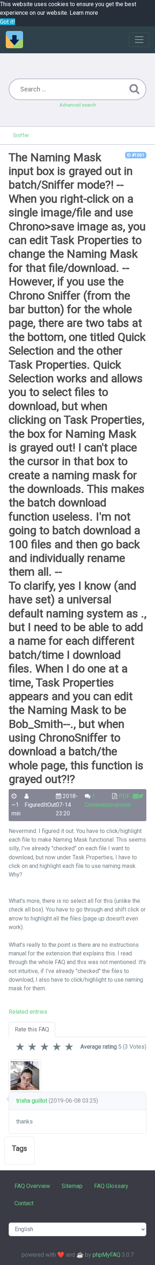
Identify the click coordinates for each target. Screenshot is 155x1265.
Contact (24, 1203)
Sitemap (72, 1186)
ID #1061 (136, 155)
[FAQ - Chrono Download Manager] (14, 39)
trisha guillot (31, 1100)
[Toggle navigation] (139, 39)
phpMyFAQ (106, 1254)
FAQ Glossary (111, 1186)
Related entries (28, 1011)
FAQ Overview (32, 1186)
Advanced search (77, 105)
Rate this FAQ (32, 1029)
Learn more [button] (84, 12)
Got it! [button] (7, 21)
